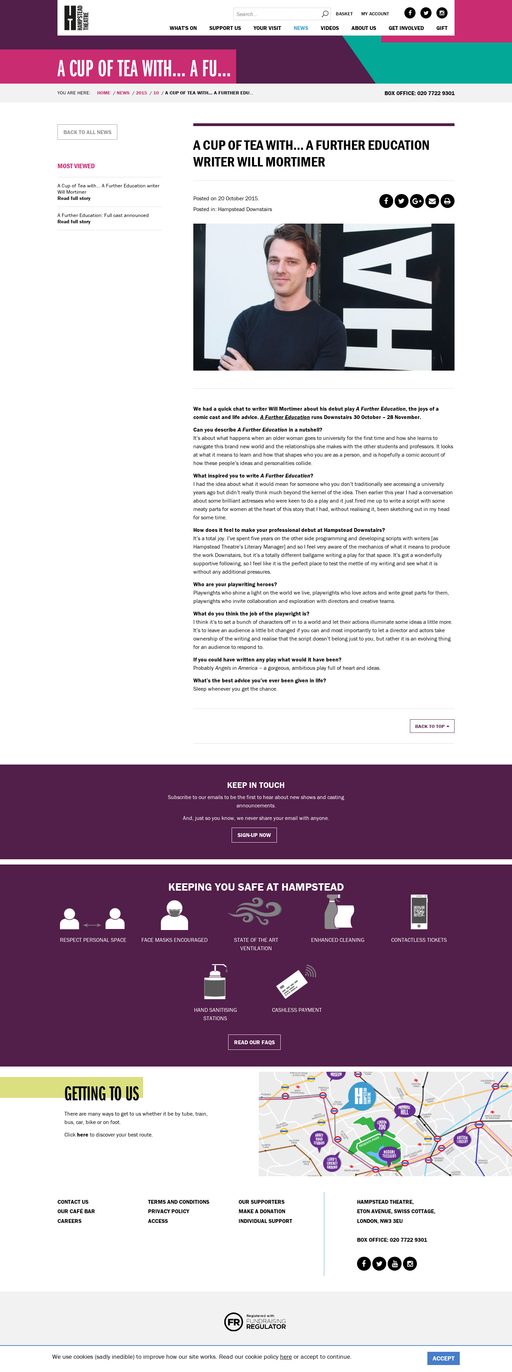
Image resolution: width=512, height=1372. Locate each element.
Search (324, 14)
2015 (141, 93)
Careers (69, 1220)
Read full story (74, 198)
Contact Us (72, 1201)
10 (156, 93)
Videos (330, 27)
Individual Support (265, 1220)
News (301, 27)
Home (103, 93)
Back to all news (87, 132)
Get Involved (406, 27)
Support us (225, 27)
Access (158, 1220)
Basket (344, 13)
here (286, 1356)
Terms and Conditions (178, 1201)
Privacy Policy (168, 1211)
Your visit (267, 27)
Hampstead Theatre (76, 17)
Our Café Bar (76, 1211)
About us (363, 27)
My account (375, 13)
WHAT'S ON (183, 27)
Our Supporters (262, 1201)
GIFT (442, 27)
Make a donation (262, 1211)
